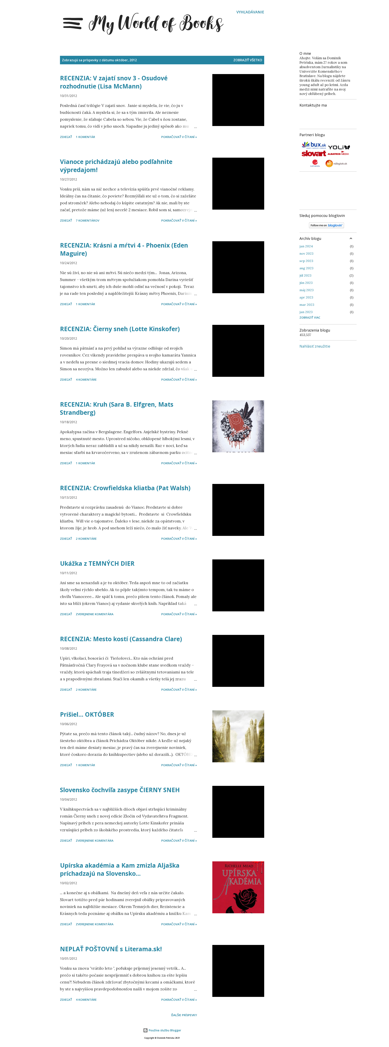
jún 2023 (306, 283)
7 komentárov (87, 220)
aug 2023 (306, 268)
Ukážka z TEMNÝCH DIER (97, 563)
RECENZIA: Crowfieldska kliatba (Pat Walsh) (125, 488)
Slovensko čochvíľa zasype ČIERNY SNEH (120, 790)
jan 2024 (306, 246)
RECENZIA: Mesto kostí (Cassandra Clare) (121, 639)
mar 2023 (306, 305)
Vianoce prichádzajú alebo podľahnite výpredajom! (116, 165)
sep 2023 (306, 261)
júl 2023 (305, 275)
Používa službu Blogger (164, 1030)
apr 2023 (306, 297)
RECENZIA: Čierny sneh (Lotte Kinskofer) (120, 329)
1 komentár (85, 137)
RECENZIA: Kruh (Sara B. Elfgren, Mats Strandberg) (116, 408)
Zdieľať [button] (66, 137)
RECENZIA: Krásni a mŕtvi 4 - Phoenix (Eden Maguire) (124, 249)
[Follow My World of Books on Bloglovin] (326, 227)
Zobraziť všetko (247, 60)
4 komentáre (86, 379)
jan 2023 (306, 312)
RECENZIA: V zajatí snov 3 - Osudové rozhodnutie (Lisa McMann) (114, 82)
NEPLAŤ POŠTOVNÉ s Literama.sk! (111, 949)
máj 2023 (306, 290)
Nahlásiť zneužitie (314, 346)
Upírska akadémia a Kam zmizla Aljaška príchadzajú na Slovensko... (120, 869)
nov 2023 (306, 253)
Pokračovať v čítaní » (179, 137)
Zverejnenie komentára (94, 614)
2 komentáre (86, 538)
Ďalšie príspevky (184, 1015)
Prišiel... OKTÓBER (87, 714)
